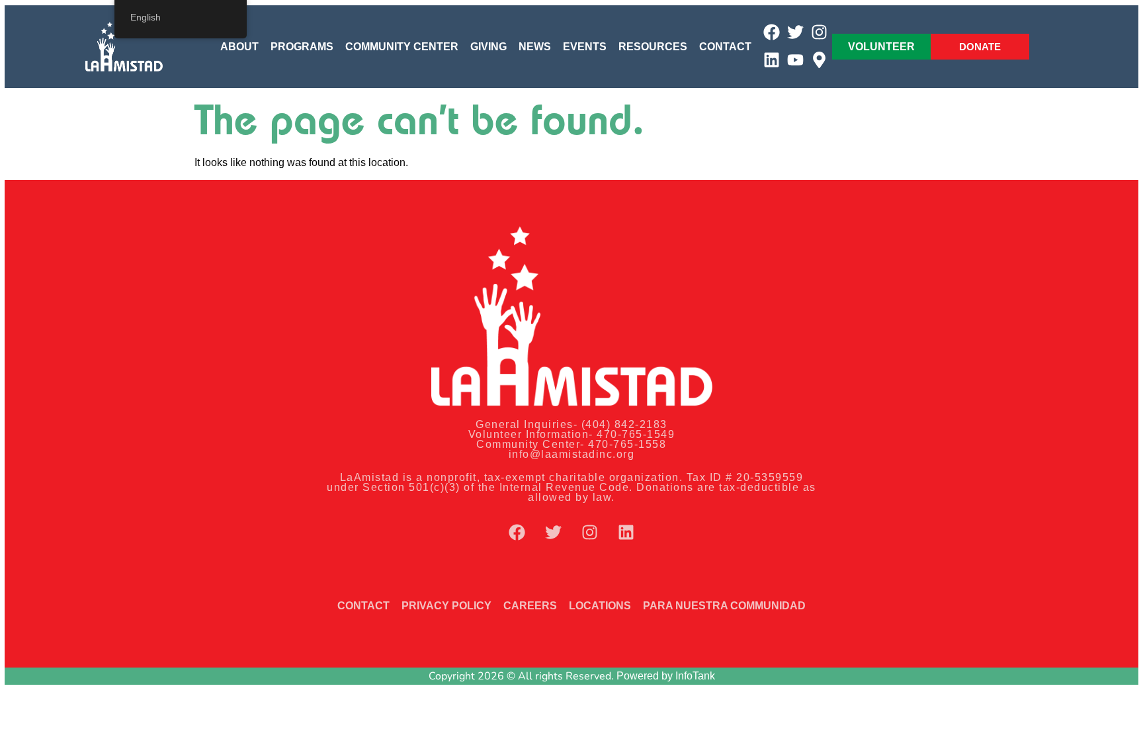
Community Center (401, 46)
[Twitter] (795, 32)
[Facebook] (771, 32)
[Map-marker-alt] (819, 59)
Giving (488, 46)
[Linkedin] (771, 59)
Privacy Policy (446, 605)
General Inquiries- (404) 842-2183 (571, 424)
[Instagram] (819, 32)
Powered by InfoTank (665, 675)
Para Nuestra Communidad (724, 605)
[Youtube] (795, 59)
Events (585, 46)
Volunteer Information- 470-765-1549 (571, 434)
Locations (600, 605)
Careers (530, 605)
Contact (725, 46)
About (239, 46)
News (535, 46)
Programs (302, 46)
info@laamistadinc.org (572, 454)
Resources (652, 46)
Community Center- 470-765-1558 (571, 444)
